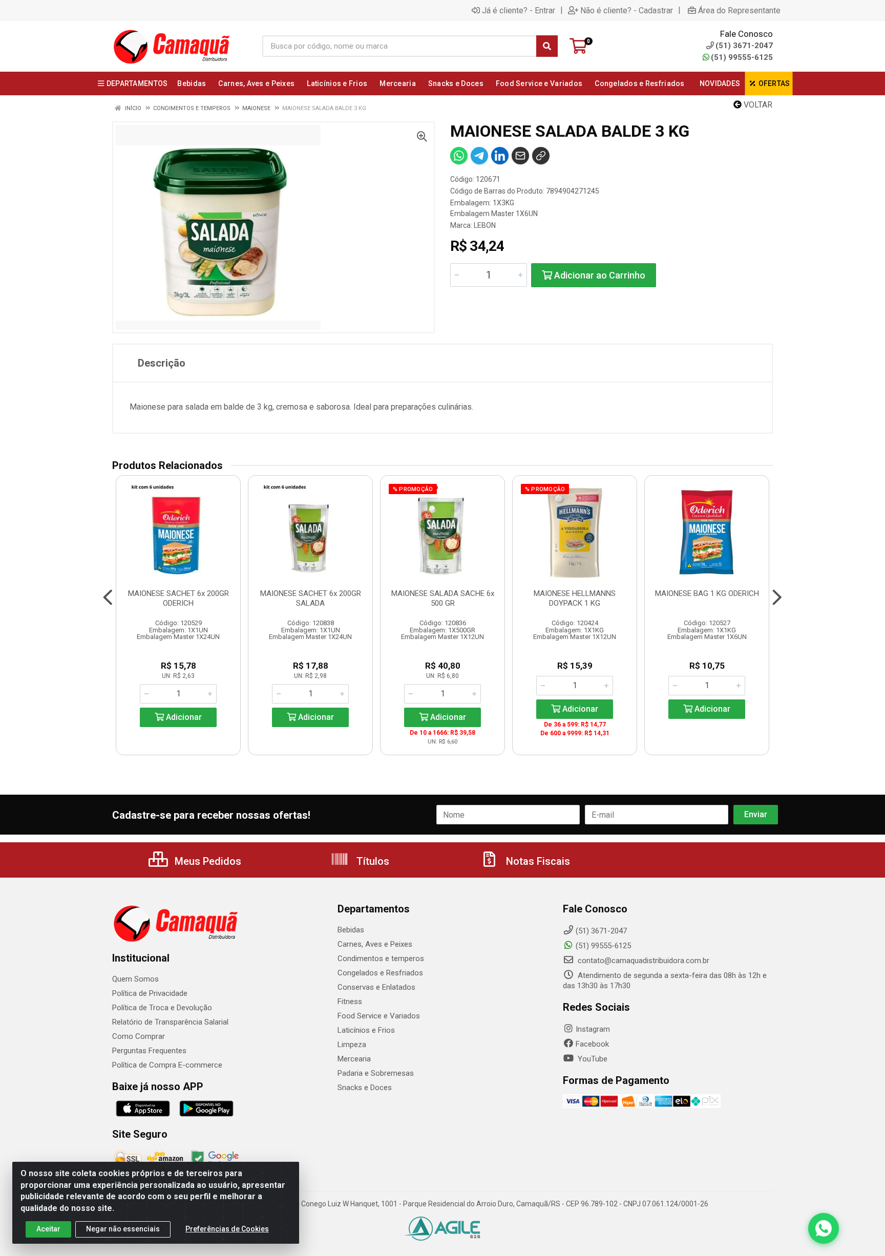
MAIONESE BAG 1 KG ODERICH (707, 593)
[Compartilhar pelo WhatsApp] (459, 155)
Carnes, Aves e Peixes (375, 944)
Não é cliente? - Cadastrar (626, 10)
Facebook (592, 1044)
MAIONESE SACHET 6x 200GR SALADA (310, 598)
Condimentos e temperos (381, 958)
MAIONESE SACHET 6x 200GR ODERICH (178, 598)
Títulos (371, 861)
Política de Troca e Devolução (162, 1007)
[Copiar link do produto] (541, 155)
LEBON (485, 225)
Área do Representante (739, 10)
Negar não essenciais (123, 1229)
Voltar (757, 105)
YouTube (591, 1058)
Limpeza (352, 1044)
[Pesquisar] (547, 46)
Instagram (593, 1029)
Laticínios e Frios (366, 1030)
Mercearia (354, 1058)
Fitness (350, 1001)
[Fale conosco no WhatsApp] (823, 1228)
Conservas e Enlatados (376, 987)
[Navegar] (108, 597)
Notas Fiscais (536, 861)
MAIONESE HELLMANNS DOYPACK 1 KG (575, 598)
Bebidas (351, 929)
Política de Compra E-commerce (167, 1065)
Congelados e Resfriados (380, 972)
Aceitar (48, 1229)
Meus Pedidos (206, 861)
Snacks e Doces (365, 1087)
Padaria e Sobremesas (376, 1073)
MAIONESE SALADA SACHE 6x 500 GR (442, 598)
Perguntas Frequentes (149, 1050)
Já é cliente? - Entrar (518, 10)
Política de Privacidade (149, 993)
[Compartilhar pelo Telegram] (479, 155)
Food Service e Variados (379, 1015)
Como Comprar (138, 1036)
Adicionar (183, 717)
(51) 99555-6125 (742, 57)
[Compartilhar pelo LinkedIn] (500, 155)
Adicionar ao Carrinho (598, 275)
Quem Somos (135, 979)
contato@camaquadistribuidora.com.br (642, 960)
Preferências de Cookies (227, 1229)
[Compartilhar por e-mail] (520, 155)
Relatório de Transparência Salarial (170, 1022)
